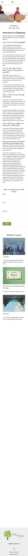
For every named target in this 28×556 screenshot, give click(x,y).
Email (4, 202)
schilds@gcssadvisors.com (14, 543)
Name (4, 194)
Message (5, 211)
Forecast (6, 314)
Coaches (6, 257)
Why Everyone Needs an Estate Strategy (14, 287)
